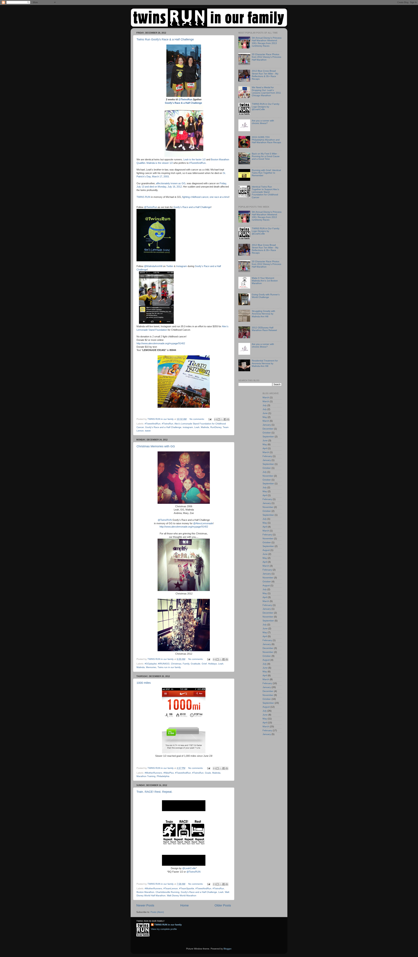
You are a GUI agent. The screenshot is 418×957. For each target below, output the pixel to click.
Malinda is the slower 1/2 (159, 163)
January (267, 425)
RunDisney (215, 427)
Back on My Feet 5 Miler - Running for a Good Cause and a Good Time (266, 156)
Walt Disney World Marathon (181, 895)
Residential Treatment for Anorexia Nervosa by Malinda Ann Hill (265, 363)
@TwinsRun (185, 99)
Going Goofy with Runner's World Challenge (266, 295)
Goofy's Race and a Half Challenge (192, 207)
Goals (208, 773)
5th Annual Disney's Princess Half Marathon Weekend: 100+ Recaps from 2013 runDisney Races (266, 42)
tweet (148, 430)
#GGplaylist (151, 663)
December (268, 429)
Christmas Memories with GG (156, 446)
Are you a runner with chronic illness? (263, 122)
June (265, 413)
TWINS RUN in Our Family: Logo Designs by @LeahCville (266, 106)
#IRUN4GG (164, 663)
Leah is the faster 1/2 (194, 159)
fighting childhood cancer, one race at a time (205, 197)
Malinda (205, 427)
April (265, 448)
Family (186, 663)
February (267, 456)
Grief (204, 663)
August (266, 550)
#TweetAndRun (197, 163)
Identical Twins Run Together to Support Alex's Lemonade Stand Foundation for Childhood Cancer (265, 192)
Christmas (176, 663)
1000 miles (144, 682)
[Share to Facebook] (225, 419)
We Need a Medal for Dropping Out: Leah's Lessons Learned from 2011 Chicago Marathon (266, 91)
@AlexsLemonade (203, 523)
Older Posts (223, 905)
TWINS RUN (144, 197)
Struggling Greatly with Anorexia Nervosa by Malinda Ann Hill (263, 314)
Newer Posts (145, 905)
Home (184, 905)
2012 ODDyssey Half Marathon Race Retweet (264, 328)
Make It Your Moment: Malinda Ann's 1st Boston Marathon (265, 281)
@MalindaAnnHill (153, 266)
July (265, 405)
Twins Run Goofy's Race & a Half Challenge (165, 39)
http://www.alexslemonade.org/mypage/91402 (161, 343)
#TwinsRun (167, 423)
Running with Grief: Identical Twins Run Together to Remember (266, 173)
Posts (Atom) (157, 912)
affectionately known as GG (170, 183)
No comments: (197, 419)
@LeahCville (189, 868)
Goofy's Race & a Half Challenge (183, 103)
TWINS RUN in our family (168, 924)
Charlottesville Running (167, 892)
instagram (188, 427)
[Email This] (215, 419)
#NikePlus (168, 773)
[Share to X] (222, 419)
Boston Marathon (145, 892)
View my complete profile (164, 929)
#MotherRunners (153, 773)
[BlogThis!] (218, 419)
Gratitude (195, 663)
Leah (197, 427)
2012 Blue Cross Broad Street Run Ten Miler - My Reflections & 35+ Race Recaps (265, 75)
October (267, 432)
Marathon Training (146, 776)
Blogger (227, 949)
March (266, 397)
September (268, 436)
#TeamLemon (170, 888)
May (265, 417)
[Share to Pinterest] (228, 419)
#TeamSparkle (186, 888)
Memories (151, 667)
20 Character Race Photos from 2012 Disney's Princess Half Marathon (266, 57)
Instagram (181, 266)
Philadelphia (163, 776)
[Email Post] (209, 419)
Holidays (212, 663)
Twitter (170, 266)
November (268, 476)
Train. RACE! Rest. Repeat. (154, 791)
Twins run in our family (169, 667)
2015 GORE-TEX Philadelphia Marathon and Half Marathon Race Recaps (266, 140)
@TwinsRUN (165, 520)
